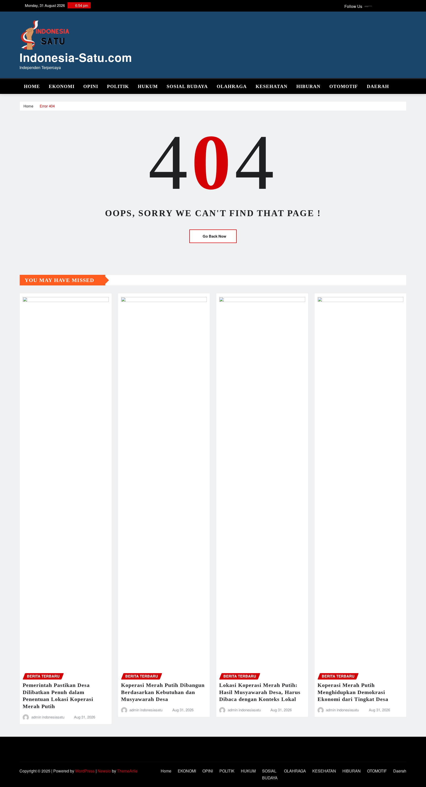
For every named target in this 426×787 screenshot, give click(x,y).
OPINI (90, 86)
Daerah (378, 86)
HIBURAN (308, 86)
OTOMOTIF (343, 86)
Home (32, 86)
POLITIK (118, 86)
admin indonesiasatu (47, 716)
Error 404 (47, 105)
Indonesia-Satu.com (75, 57)
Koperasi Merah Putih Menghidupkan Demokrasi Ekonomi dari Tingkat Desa (353, 692)
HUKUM (148, 86)
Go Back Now (214, 236)
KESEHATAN (271, 86)
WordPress (85, 771)
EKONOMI (61, 86)
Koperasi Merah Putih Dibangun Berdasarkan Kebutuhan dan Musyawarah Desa (163, 692)
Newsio (104, 771)
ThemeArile (127, 771)
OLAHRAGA (232, 86)
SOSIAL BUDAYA (187, 86)
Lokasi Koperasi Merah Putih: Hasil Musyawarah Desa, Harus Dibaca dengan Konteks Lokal (260, 692)
